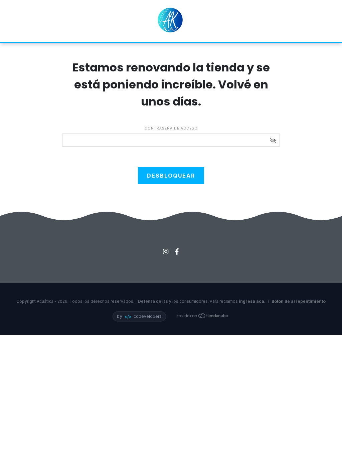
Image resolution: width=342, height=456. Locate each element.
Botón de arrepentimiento (299, 301)
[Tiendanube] (202, 317)
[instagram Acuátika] (165, 251)
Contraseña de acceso (171, 128)
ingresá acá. (252, 301)
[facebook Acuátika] (177, 251)
